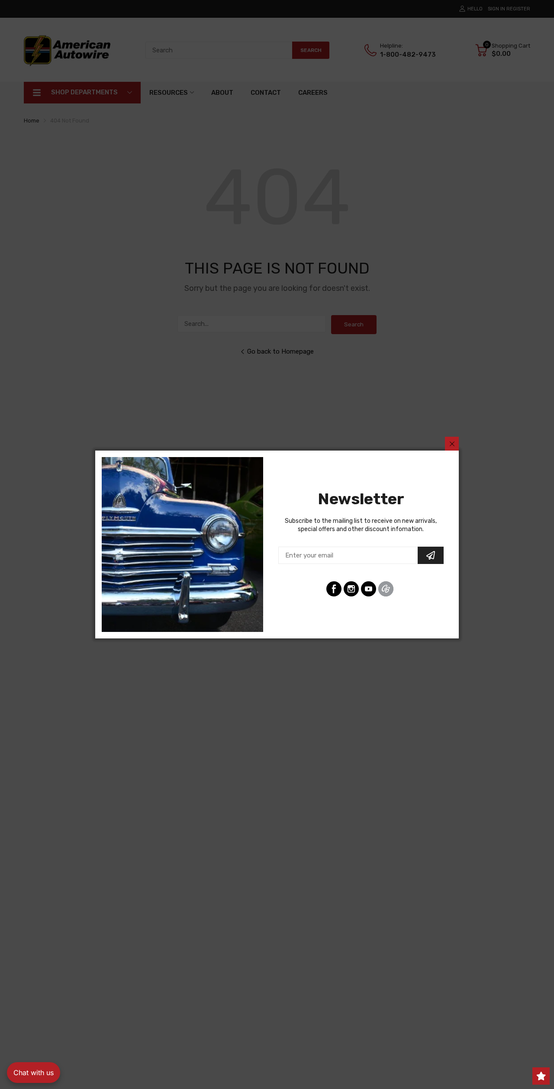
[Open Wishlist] (541, 1076)
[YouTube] (368, 588)
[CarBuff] (385, 588)
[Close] (452, 444)
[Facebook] (333, 588)
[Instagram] (351, 588)
